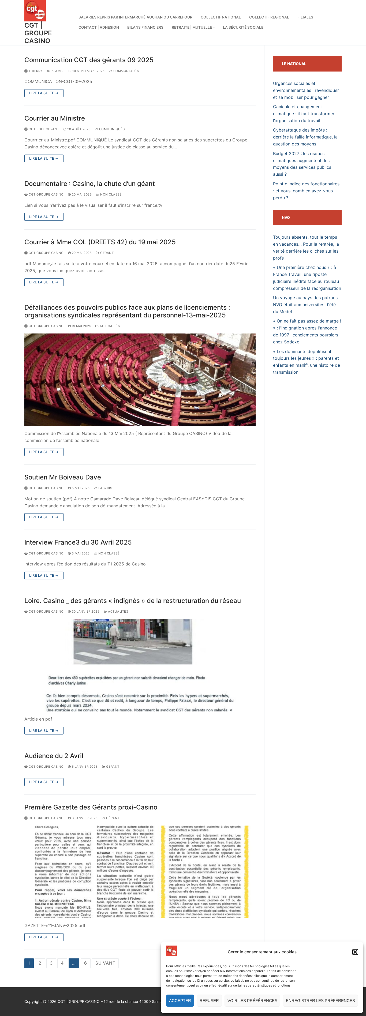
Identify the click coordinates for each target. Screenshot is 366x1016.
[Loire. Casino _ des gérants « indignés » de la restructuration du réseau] (140, 665)
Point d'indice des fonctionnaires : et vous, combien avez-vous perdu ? (306, 190)
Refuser (209, 1000)
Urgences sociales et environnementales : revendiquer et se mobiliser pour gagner (306, 90)
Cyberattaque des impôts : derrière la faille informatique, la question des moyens (305, 137)
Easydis (104, 488)
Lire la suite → (44, 93)
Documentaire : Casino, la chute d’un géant (89, 184)
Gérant (106, 253)
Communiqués (125, 71)
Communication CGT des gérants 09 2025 (89, 60)
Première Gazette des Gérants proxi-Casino (90, 807)
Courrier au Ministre (54, 118)
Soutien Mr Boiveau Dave (62, 477)
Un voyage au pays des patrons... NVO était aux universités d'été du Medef (307, 304)
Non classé (110, 194)
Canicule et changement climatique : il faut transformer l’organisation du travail (303, 113)
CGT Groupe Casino (46, 194)
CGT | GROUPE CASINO (38, 33)
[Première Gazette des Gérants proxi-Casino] (140, 872)
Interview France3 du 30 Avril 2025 (78, 542)
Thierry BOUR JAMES (46, 71)
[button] (355, 952)
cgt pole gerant (43, 129)
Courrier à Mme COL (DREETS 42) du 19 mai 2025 (100, 242)
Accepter (180, 1000)
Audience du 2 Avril (53, 756)
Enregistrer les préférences (320, 1000)
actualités (109, 326)
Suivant (105, 963)
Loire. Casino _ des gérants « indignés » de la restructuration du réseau (132, 601)
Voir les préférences (252, 1000)
